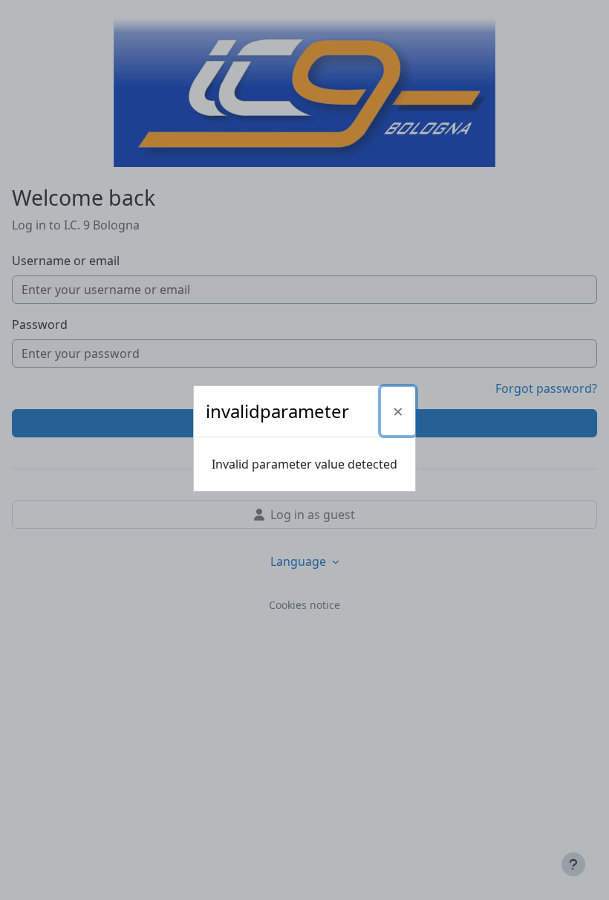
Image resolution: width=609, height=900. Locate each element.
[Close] (398, 411)
